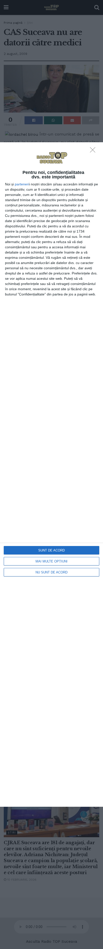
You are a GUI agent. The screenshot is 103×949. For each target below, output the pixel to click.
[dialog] (51, 474)
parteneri (22, 184)
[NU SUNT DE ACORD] (94, 151)
